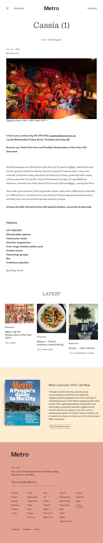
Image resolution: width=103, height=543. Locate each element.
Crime (14, 513)
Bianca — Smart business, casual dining (50, 343)
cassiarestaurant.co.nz (63, 135)
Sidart (72, 167)
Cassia (9, 120)
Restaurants (12, 53)
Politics (14, 509)
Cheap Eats (32, 501)
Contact (79, 493)
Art (44, 497)
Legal (78, 501)
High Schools (65, 521)
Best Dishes (65, 501)
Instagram (15, 529)
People (14, 497)
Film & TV (47, 513)
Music (46, 509)
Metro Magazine (54, 40)
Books (46, 501)
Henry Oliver (45, 349)
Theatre (46, 505)
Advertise (80, 497)
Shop (79, 506)
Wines (62, 517)
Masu (72, 183)
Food (29, 493)
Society (14, 493)
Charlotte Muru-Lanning (81, 353)
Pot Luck (31, 517)
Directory (92, 8)
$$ (68, 139)
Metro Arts (48, 517)
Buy (19, 8)
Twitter (37, 529)
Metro (10, 343)
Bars (29, 509)
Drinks (30, 513)
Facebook (27, 529)
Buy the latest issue (59, 426)
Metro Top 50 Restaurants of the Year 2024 (18, 335)
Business (15, 505)
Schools (14, 501)
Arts (45, 493)
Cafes (29, 505)
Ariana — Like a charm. (82, 348)
